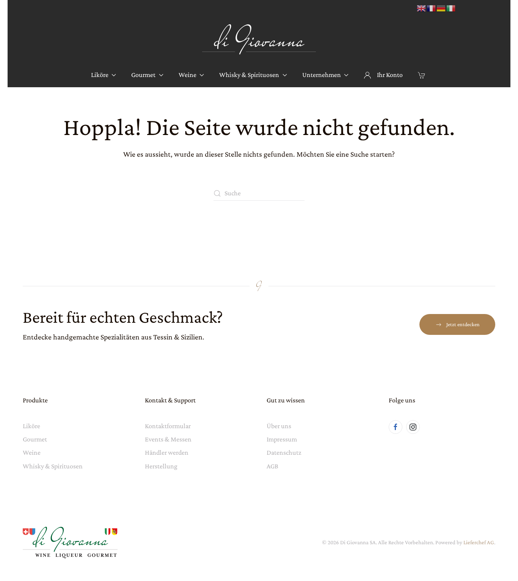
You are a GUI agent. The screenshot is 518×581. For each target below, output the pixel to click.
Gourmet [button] (143, 75)
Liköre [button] (99, 75)
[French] (431, 8)
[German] (441, 8)
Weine (32, 452)
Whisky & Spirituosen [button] (249, 75)
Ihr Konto (390, 75)
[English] (422, 8)
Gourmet (35, 439)
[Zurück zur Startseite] (259, 39)
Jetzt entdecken (463, 324)
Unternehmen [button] (321, 75)
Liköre (31, 426)
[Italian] (451, 8)
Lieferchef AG (478, 542)
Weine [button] (187, 75)
